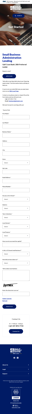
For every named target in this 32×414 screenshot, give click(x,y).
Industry (4, 204)
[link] (16, 406)
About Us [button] (5, 365)
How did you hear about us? (10, 259)
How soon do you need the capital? (11, 241)
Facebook (14, 358)
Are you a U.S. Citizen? (8, 195)
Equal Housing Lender (16, 402)
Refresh (4, 301)
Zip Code (4, 168)
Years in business (7, 214)
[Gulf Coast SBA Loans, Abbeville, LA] (16, 9)
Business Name (6, 132)
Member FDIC (16, 400)
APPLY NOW (9, 76)
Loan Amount (6, 223)
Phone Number (6, 186)
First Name (5, 113)
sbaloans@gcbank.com (16, 101)
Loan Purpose (6, 232)
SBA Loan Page (14, 91)
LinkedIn (17, 358)
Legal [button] (4, 369)
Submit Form (9, 306)
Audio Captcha (6, 298)
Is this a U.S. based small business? (12, 250)
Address (4, 141)
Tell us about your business (9, 268)
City (3, 150)
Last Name (5, 122)
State (4, 159)
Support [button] (4, 373)
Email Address (6, 177)
